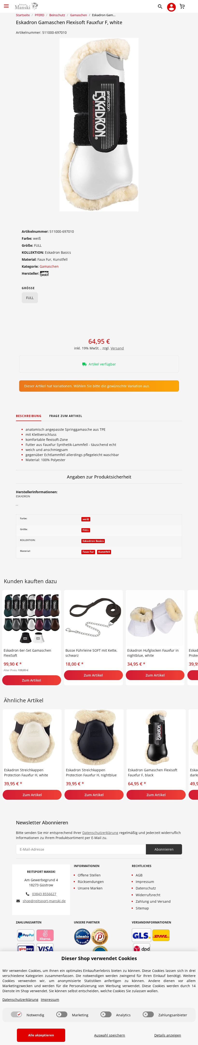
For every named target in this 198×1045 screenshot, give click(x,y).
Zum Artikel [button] (31, 680)
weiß (86, 519)
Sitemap (142, 908)
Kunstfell (104, 551)
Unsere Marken (90, 888)
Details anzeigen (167, 1035)
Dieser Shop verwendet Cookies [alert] (99, 958)
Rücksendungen (91, 881)
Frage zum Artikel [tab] (65, 416)
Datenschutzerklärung (100, 832)
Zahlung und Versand (153, 901)
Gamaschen (49, 266)
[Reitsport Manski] (26, 6)
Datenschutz (146, 888)
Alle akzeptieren (41, 1035)
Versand (117, 348)
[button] (161, 6)
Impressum (145, 881)
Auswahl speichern (109, 1035)
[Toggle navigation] (6, 4)
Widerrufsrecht (148, 895)
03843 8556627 (44, 894)
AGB (139, 875)
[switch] (16, 1014)
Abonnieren (164, 849)
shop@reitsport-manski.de (44, 901)
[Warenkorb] (182, 6)
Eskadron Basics (93, 541)
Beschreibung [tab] (29, 416)
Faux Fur (88, 551)
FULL (30, 297)
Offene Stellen (89, 875)
